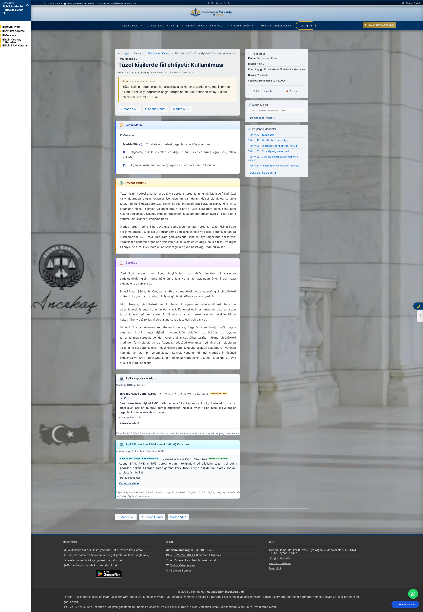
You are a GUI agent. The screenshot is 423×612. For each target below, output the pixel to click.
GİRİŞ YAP (131, 3)
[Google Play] (229, 3)
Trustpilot (275, 568)
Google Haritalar (279, 558)
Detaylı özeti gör (131, 417)
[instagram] (225, 3)
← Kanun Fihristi (155, 109)
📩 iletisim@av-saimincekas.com (79, 3)
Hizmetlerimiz (242, 25)
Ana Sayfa (129, 25)
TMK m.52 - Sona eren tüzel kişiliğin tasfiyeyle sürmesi (273, 158)
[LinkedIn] (216, 3)
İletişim (305, 25)
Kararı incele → (129, 423)
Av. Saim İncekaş (140, 72)
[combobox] (276, 111)
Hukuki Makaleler (276, 25)
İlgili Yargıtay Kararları (13, 40)
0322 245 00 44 (184, 555)
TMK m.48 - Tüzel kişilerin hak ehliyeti (268, 140)
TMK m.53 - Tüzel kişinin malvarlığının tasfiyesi (273, 165)
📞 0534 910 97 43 (53, 3)
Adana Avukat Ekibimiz (204, 25)
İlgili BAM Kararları (16, 45)
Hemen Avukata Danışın (381, 25)
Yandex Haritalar (280, 563)
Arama (120, 3)
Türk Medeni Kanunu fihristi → (263, 173)
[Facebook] (209, 3)
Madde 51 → (181, 109)
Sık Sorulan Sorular (178, 570)
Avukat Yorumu (15, 31)
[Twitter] (212, 3)
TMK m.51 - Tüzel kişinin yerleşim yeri (268, 151)
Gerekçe (10, 35)
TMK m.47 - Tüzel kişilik (261, 134)
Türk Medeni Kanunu (159, 53)
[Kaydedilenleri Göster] (420, 316)
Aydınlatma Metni (265, 607)
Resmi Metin (13, 26)
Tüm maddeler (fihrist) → (262, 117)
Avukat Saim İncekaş (161, 25)
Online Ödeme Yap (182, 565)
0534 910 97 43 (202, 550)
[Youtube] (220, 3)
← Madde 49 (129, 109)
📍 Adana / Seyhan (105, 3)
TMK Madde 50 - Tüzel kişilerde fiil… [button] (12, 10)
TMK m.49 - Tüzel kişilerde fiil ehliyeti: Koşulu (272, 145)
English (417, 3)
